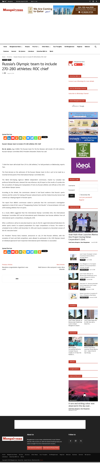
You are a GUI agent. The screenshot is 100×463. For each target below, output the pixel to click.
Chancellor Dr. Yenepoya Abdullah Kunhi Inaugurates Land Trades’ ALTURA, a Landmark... (89, 285)
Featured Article (74, 207)
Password (72, 190)
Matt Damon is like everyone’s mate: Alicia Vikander (51, 269)
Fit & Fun (35, 47)
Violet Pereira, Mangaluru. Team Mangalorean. (79, 242)
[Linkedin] (9, 138)
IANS (5, 73)
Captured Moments (75, 376)
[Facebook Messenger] (28, 138)
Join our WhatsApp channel (78, 88)
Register (81, 200)
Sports (9, 60)
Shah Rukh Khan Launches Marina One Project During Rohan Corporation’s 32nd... (83, 237)
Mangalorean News (15, 47)
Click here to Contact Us (35, 448)
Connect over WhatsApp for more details (81, 81)
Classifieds (82, 279)
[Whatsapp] (35, 138)
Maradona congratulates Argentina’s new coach (15, 269)
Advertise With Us (42, 51)
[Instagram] (93, 1)
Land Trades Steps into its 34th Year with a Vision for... (90, 322)
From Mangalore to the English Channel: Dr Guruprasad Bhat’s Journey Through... (88, 266)
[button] (95, 47)
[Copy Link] (24, 138)
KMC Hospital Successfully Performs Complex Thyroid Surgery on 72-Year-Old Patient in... (75, 351)
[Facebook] (89, 1)
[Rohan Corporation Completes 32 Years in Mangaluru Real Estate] (73, 296)
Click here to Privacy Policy (51, 448)
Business (6, 51)
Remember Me (85, 195)
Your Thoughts (57, 47)
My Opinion (22, 51)
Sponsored (73, 333)
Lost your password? (85, 197)
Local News (82, 260)
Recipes (27, 47)
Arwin (41, 460)
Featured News (74, 249)
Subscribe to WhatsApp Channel (78, 94)
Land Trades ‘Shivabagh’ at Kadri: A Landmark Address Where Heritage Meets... (88, 256)
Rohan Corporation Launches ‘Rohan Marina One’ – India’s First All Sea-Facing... (91, 350)
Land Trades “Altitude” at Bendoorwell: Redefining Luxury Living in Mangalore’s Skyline (88, 275)
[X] (96, 1)
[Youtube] (13, 138)
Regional (79, 47)
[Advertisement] (50, 30)
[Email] (20, 138)
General (13, 51)
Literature (31, 51)
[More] (39, 138)
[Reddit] (5, 138)
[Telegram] (32, 138)
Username (72, 186)
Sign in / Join (34, 1)
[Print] (16, 138)
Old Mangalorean (69, 47)
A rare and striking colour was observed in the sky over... (81, 405)
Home (5, 47)
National (87, 47)
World (51, 51)
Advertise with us (75, 76)
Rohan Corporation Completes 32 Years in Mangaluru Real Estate (88, 294)
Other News (45, 47)
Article (70, 231)
